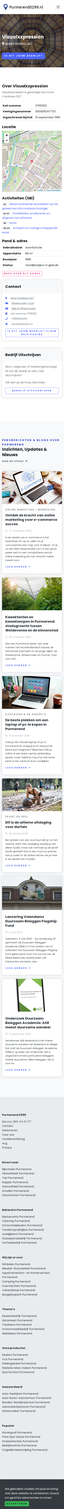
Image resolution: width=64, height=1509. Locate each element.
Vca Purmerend (12, 1359)
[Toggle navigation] (58, 7)
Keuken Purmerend (15, 1355)
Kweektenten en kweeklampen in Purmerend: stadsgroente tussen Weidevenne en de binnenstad (31, 624)
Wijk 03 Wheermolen (23, 308)
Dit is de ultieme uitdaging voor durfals (28, 824)
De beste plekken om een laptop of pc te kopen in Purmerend (26, 724)
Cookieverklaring (13, 1139)
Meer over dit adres (22, 273)
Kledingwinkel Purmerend (19, 1363)
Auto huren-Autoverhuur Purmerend (26, 1398)
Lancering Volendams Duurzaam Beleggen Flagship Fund (31, 921)
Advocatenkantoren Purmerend (23, 1407)
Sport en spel (16, 816)
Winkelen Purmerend (16, 1264)
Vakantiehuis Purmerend (18, 1290)
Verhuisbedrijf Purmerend (19, 1243)
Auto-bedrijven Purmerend (20, 1394)
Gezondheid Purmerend (18, 1186)
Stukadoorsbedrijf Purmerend (22, 1238)
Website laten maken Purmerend (24, 1368)
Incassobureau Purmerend (20, 1441)
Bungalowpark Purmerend (19, 1295)
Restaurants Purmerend (18, 1217)
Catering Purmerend (16, 1221)
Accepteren (16, 1503)
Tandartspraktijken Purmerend (23, 1230)
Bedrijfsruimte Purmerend (19, 1445)
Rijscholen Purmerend (16, 1169)
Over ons (8, 1135)
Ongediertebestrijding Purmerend (24, 1450)
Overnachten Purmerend (19, 1286)
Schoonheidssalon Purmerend (22, 1225)
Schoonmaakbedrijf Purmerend (23, 1329)
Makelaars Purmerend (17, 1333)
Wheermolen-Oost (22, 303)
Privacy (7, 1148)
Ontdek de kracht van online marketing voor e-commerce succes (31, 519)
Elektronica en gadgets (25, 714)
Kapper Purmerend (15, 1182)
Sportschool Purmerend (18, 1372)
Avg (4, 1143)
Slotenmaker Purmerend (18, 1411)
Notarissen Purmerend (17, 1320)
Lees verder (16, 566)
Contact (7, 1126)
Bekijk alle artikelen (13, 461)
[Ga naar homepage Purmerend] (22, 7)
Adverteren (10, 1130)
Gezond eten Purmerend (18, 1195)
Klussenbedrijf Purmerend (19, 1316)
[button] (31, 161)
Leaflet (39, 190)
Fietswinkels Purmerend (18, 1173)
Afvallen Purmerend (15, 1191)
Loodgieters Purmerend (18, 1234)
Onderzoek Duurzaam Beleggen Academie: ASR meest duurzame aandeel (28, 1023)
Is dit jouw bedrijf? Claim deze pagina (32, 333)
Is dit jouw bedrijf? (23, 55)
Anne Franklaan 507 (18, 43)
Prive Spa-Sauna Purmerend (21, 1437)
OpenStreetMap (53, 190)
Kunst (13, 223)
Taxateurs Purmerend (16, 1325)
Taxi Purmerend (12, 1178)
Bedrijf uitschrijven (32, 390)
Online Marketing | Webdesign (30, 509)
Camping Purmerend (16, 1281)
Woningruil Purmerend (17, 1433)
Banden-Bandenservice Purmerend (26, 1402)
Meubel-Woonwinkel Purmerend (24, 1268)
